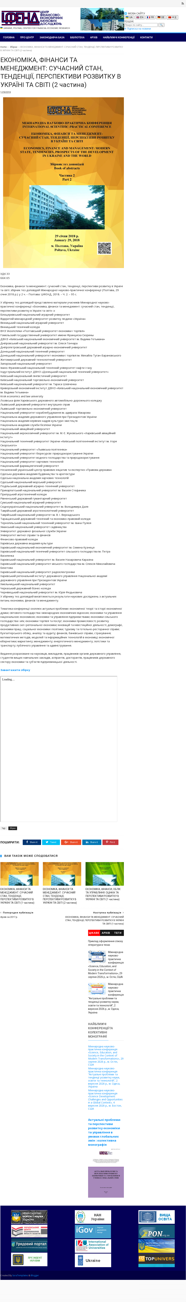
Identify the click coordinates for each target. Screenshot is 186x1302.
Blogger (35, 1275)
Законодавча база (52, 37)
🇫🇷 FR (150, 17)
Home (3, 46)
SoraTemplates (20, 1275)
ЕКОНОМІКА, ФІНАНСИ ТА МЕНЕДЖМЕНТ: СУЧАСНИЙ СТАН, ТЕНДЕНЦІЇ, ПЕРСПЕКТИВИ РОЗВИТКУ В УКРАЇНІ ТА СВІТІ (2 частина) (60, 896)
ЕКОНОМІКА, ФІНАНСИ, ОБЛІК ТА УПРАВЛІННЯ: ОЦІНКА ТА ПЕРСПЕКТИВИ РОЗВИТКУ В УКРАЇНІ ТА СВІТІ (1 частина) (103, 894)
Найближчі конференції (119, 37)
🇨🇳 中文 (172, 17)
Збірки (13, 46)
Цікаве (94, 933)
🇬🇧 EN (139, 17)
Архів (93, 37)
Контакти (146, 37)
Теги (118, 933)
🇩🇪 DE (161, 17)
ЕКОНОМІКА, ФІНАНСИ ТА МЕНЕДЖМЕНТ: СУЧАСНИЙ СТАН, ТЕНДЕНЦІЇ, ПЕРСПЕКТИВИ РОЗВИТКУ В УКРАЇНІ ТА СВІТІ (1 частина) (17, 896)
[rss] (183, 3)
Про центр (27, 37)
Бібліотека (77, 37)
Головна (9, 37)
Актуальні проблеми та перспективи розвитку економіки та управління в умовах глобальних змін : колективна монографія (104, 1132)
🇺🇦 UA (129, 17)
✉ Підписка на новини (137, 28)
